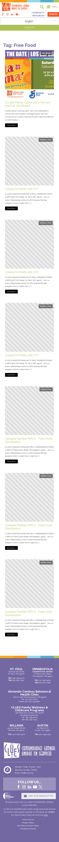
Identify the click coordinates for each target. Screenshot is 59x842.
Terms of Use (28, 819)
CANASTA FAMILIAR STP (21, 189)
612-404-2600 (31, 699)
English (29, 21)
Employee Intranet (28, 829)
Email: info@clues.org (24, 773)
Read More (11, 125)
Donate (53, 14)
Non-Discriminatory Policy (28, 826)
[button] (51, 7)
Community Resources (38, 14)
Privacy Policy (28, 823)
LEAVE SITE (29, 27)
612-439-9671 (34, 701)
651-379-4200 (31, 717)
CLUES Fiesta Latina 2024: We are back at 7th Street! (27, 104)
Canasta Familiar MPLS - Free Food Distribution (28, 440)
